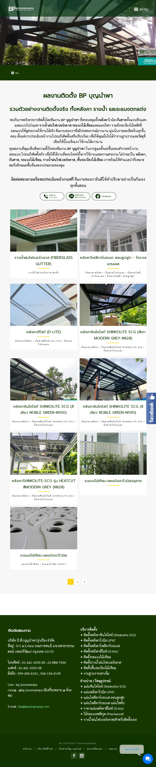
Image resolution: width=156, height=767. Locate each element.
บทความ (112, 748)
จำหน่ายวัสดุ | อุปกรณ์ (70, 748)
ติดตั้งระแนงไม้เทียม (97, 657)
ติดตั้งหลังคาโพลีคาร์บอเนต (102, 646)
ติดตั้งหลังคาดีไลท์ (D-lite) (101, 651)
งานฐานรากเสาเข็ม (96, 673)
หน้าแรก (27, 748)
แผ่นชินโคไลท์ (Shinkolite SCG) (105, 686)
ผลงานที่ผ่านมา (95, 748)
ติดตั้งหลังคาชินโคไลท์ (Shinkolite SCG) (110, 635)
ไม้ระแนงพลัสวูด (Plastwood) (104, 714)
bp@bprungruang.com (34, 706)
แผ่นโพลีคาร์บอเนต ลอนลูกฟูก (104, 697)
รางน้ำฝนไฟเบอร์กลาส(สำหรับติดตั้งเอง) (110, 719)
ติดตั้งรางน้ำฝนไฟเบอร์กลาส (102, 662)
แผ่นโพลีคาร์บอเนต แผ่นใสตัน (104, 703)
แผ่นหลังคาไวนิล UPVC (99, 692)
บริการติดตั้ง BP (45, 748)
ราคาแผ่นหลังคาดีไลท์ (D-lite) (104, 708)
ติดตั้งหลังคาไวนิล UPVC (100, 640)
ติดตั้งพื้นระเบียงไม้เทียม (100, 668)
